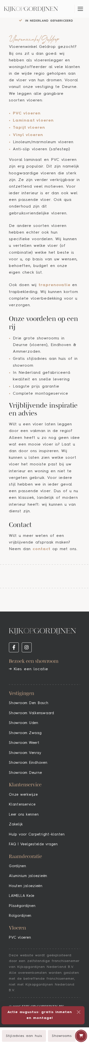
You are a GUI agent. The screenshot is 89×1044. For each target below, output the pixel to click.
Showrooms (62, 1036)
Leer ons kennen (24, 814)
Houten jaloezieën (26, 886)
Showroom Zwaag (25, 733)
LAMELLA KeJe (21, 896)
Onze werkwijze (23, 794)
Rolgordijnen (20, 916)
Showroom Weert (24, 743)
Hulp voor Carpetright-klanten (37, 834)
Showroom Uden (23, 723)
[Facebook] (14, 647)
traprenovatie (54, 285)
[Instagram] (27, 647)
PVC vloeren (27, 113)
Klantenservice (22, 804)
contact (41, 549)
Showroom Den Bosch (28, 703)
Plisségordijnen (22, 906)
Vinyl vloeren (28, 135)
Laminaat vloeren (33, 121)
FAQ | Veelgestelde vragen (33, 844)
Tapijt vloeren (29, 128)
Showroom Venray (25, 753)
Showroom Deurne (25, 773)
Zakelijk (16, 824)
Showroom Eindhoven (28, 763)
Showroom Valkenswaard (31, 713)
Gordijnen (17, 866)
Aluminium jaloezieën (28, 876)
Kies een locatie (30, 669)
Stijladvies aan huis (24, 1036)
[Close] (78, 1012)
